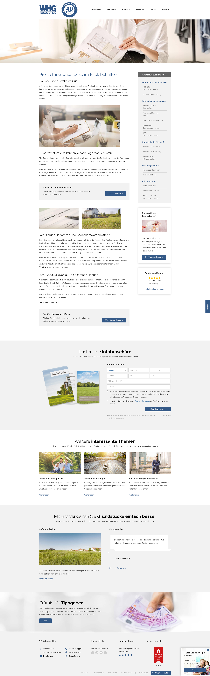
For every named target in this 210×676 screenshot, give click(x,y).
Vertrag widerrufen (160, 673)
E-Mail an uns (48, 656)
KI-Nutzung (143, 673)
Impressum (112, 673)
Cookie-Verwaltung (128, 673)
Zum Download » (157, 409)
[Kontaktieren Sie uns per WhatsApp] (105, 652)
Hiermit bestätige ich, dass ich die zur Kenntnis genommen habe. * (139, 402)
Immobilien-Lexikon (151, 191)
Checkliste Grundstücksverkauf (151, 126)
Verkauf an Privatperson (51, 478)
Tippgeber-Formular (151, 170)
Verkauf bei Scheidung (152, 151)
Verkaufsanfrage (150, 175)
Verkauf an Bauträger (94, 478)
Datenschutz (99, 673)
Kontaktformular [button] (74, 656)
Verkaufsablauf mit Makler (150, 114)
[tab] (156, 665)
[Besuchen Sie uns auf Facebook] (92, 652)
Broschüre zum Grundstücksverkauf (151, 197)
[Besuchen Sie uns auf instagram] (96, 652)
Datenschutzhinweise (142, 401)
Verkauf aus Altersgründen (149, 157)
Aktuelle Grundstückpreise (150, 88)
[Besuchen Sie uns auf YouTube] (101, 652)
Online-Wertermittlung (152, 94)
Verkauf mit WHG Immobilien (150, 106)
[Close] (208, 650)
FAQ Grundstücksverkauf (151, 134)
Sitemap (84, 673)
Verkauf (133, 478)
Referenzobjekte (149, 186)
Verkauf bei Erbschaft (151, 146)
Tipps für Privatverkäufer (153, 120)
